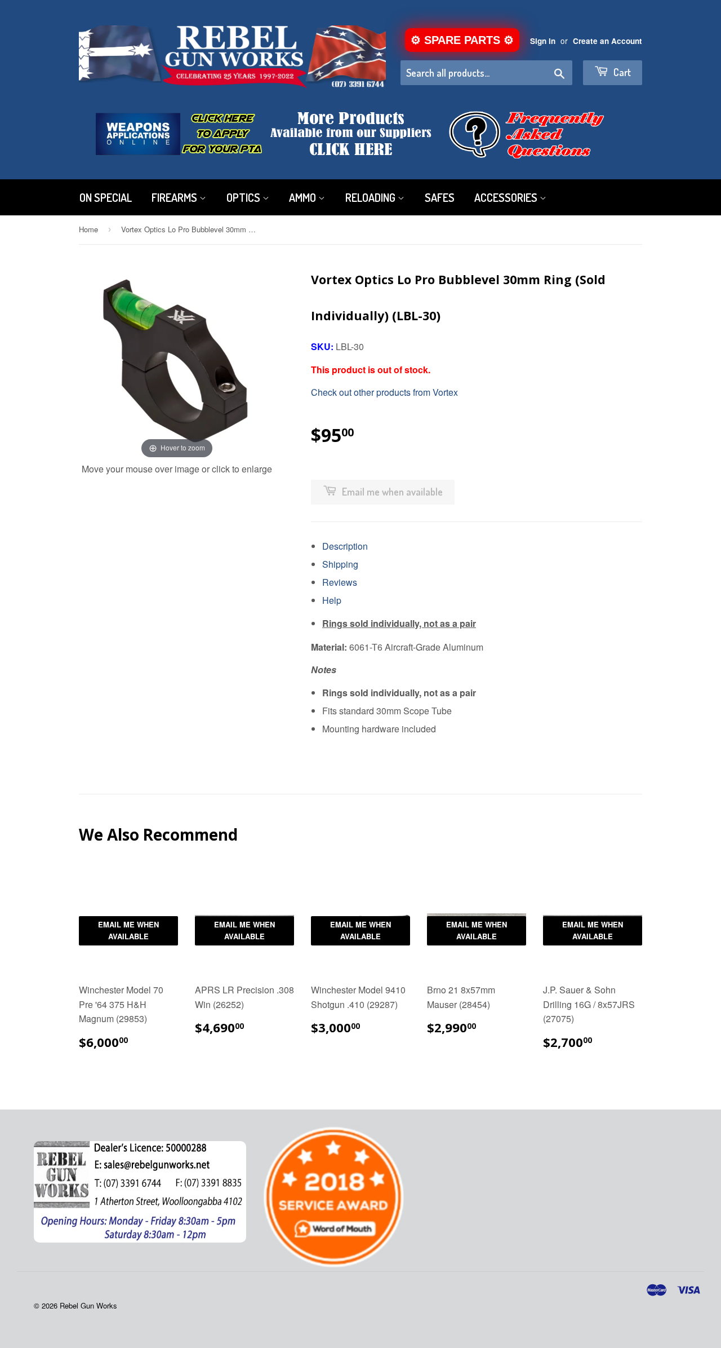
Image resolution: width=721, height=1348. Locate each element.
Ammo (303, 197)
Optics (244, 197)
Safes (440, 197)
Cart (621, 72)
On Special (105, 197)
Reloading (371, 197)
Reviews (339, 582)
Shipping (340, 564)
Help (331, 600)
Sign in (542, 41)
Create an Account (607, 41)
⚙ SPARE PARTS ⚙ (462, 40)
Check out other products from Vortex (384, 392)
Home (88, 229)
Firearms (175, 197)
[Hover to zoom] (177, 360)
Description (345, 546)
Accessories (507, 197)
